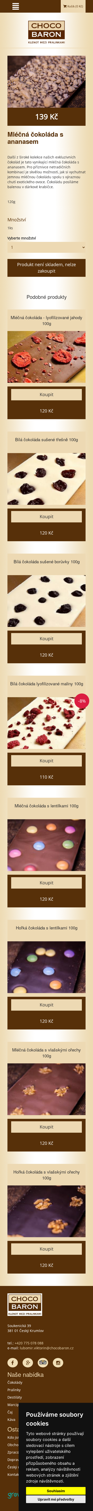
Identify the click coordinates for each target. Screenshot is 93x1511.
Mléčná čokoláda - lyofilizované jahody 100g (46, 320)
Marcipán (15, 1404)
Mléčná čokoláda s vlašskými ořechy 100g (46, 1053)
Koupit (46, 394)
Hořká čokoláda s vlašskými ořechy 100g (46, 1175)
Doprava (14, 1459)
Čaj (10, 1412)
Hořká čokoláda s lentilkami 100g (46, 927)
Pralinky (14, 1389)
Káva (11, 1419)
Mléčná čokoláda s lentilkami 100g (46, 805)
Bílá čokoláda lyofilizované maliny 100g (46, 683)
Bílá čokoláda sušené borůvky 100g (47, 561)
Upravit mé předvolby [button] (56, 1499)
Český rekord (18, 1467)
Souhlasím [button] (56, 1491)
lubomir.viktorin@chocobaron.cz (47, 1348)
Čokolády (14, 1382)
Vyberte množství (21, 238)
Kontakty (14, 1474)
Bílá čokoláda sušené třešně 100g (46, 439)
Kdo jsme (15, 1437)
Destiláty (14, 1397)
